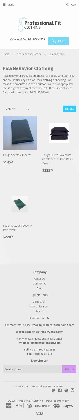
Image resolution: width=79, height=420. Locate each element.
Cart (61, 41)
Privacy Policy (20, 386)
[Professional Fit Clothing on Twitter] (53, 390)
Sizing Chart (39, 301)
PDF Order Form (39, 306)
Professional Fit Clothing (29, 400)
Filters (69, 108)
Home (6, 54)
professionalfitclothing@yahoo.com (39, 331)
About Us (39, 278)
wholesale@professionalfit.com (40, 342)
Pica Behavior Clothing (29, 54)
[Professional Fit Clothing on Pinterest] (66, 390)
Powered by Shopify (57, 400)
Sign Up (69, 369)
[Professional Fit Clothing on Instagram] (72, 390)
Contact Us (39, 283)
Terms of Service (41, 386)
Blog (39, 288)
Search (39, 311)
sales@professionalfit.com (56, 325)
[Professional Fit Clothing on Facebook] (60, 390)
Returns (58, 386)
